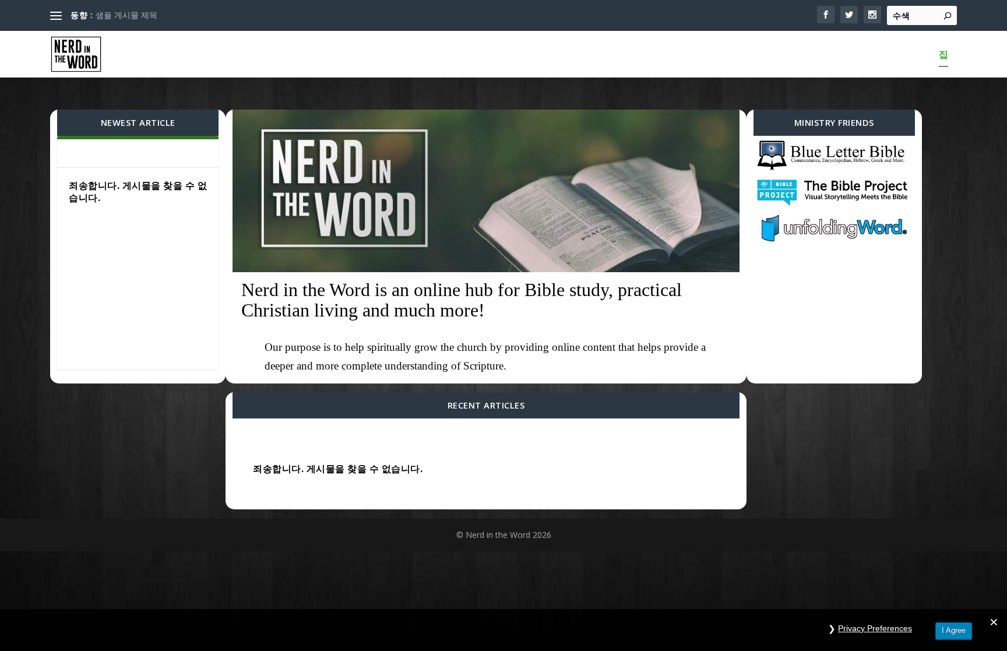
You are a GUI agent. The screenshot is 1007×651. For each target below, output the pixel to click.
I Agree (954, 630)
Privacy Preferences (875, 628)
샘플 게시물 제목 (126, 14)
